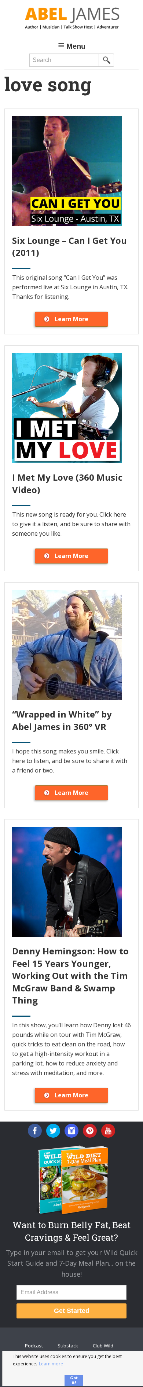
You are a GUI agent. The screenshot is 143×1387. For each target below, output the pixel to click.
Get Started (71, 1310)
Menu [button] (75, 46)
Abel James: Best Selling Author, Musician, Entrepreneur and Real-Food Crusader (71, 18)
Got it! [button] (74, 1380)
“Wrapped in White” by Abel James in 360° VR (62, 720)
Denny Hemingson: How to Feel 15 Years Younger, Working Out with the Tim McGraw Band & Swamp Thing (70, 975)
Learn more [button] (51, 1364)
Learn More (71, 319)
